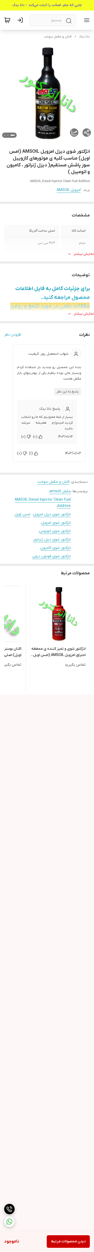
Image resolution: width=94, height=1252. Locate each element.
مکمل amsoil (60, 491)
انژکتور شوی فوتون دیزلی (51, 556)
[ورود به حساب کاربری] (21, 20)
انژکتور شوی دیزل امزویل (52, 514)
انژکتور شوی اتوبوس (55, 531)
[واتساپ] (9, 1221)
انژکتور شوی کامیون (55, 547)
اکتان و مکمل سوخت (58, 37)
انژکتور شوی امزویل (56, 522)
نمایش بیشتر (84, 254)
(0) (35, 436)
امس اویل (22, 514)
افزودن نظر (12, 334)
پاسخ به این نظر (68, 392)
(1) (31, 453)
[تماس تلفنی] (9, 1209)
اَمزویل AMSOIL (69, 190)
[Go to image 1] (12, 135)
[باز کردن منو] (85, 20)
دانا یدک (84, 37)
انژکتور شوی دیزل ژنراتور (52, 539)
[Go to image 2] (7, 135)
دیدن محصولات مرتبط (68, 1241)
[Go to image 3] (4, 135)
